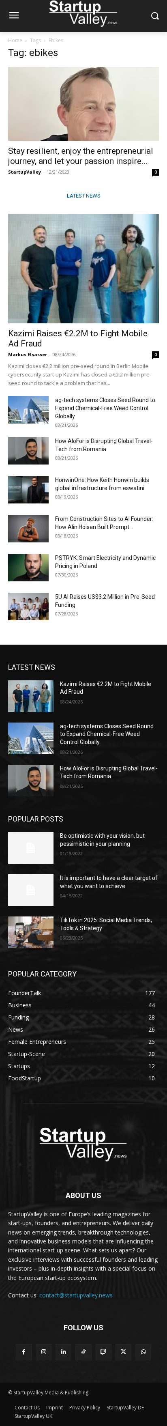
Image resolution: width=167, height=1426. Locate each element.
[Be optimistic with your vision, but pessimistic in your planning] (31, 848)
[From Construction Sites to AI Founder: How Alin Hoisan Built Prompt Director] (28, 529)
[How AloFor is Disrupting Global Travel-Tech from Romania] (28, 451)
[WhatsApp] (143, 1352)
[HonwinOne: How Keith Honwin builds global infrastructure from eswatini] (28, 490)
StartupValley (24, 172)
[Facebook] (24, 1352)
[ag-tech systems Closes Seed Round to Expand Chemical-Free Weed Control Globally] (28, 410)
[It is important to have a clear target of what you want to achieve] (31, 890)
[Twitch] (103, 1352)
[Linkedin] (63, 1352)
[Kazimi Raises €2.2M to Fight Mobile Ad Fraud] (83, 268)
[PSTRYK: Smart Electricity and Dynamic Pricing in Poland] (28, 568)
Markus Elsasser (27, 354)
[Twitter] (123, 1352)
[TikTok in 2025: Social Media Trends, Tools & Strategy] (31, 932)
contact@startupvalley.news (76, 1295)
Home (15, 40)
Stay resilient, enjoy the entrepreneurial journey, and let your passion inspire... (80, 156)
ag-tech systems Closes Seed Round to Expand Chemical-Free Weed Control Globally (105, 408)
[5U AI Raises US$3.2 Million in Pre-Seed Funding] (28, 607)
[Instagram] (43, 1352)
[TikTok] (83, 1352)
